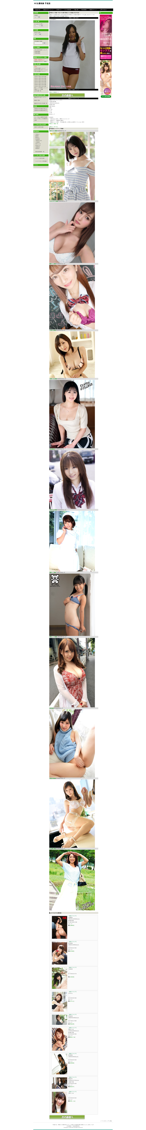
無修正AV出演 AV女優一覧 (40, 103)
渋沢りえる (38, 143)
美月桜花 (72, 951)
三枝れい (37, 134)
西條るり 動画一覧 (53, 123)
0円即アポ (58, 9)
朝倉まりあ (72, 1037)
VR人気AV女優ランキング (40, 50)
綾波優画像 (52, 449)
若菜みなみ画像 (53, 509)
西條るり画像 (52, 92)
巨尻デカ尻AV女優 (38, 127)
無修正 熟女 (37, 100)
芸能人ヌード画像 (38, 89)
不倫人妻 (76, 9)
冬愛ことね (72, 1101)
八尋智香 (37, 142)
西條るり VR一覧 (53, 126)
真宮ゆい (37, 137)
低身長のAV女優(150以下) (40, 110)
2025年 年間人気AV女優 (40, 76)
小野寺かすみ (38, 140)
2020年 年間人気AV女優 (40, 84)
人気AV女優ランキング (39, 68)
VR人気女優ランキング (40, 71)
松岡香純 (72, 1063)
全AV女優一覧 (37, 90)
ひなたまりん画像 (54, 201)
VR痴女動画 (37, 51)
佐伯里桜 (37, 139)
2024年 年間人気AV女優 (40, 78)
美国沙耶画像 (53, 778)
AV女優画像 (69, 1126)
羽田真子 (37, 148)
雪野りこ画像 (53, 572)
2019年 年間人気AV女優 (40, 86)
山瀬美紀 (72, 925)
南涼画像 (52, 708)
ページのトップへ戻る (106, 1121)
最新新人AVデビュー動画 (40, 61)
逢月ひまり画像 (53, 130)
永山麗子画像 (53, 848)
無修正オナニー (93, 9)
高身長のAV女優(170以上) (40, 108)
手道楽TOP (37, 9)
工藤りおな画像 (53, 378)
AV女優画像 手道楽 (42, 3)
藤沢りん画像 (53, 263)
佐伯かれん (38, 145)
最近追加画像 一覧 (39, 151)
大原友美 (72, 976)
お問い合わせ (103, 9)
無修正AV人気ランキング (40, 97)
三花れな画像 (53, 330)
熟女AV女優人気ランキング (41, 69)
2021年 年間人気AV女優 (40, 83)
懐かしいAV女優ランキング (41, 87)
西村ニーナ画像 (53, 636)
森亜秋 (37, 135)
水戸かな (72, 1001)
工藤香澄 (37, 147)
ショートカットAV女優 (40, 161)
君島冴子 (72, 1086)
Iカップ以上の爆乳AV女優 (40, 117)
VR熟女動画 (37, 53)
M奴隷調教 (84, 9)
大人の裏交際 (67, 9)
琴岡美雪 (72, 1024)
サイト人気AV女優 (39, 158)
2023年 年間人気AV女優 (40, 79)
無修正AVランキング (48, 9)
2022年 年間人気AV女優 (40, 81)
